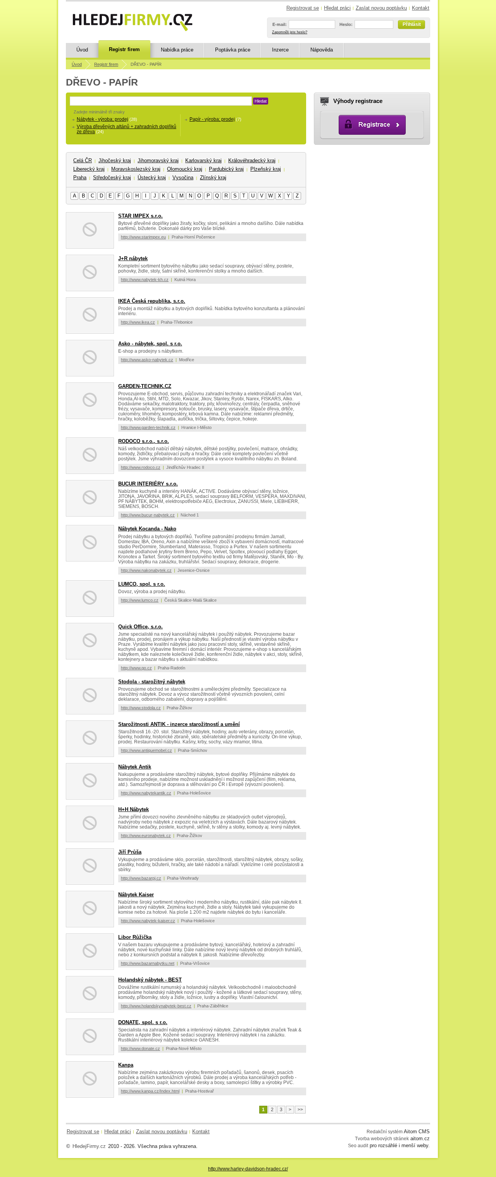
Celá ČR (82, 160)
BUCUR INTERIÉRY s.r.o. (148, 484)
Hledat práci (337, 8)
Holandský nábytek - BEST (150, 980)
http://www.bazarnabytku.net (147, 963)
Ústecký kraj (152, 177)
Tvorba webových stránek (382, 1138)
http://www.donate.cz (140, 1048)
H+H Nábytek (133, 809)
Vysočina (182, 177)
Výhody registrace (357, 101)
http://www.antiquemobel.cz (146, 750)
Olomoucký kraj (184, 169)
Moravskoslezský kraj (135, 169)
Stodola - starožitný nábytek (151, 682)
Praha (79, 177)
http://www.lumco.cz (139, 600)
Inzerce (280, 50)
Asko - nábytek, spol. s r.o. (150, 344)
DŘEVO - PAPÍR (146, 64)
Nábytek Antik (134, 767)
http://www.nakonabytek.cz (146, 570)
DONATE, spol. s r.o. (142, 1022)
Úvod (82, 50)
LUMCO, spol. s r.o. (141, 584)
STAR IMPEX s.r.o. (140, 216)
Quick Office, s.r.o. (140, 627)
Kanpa (125, 1065)
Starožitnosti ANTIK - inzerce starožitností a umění (179, 724)
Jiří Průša (129, 852)
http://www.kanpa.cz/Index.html (150, 1091)
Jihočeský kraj (114, 160)
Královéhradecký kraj (252, 160)
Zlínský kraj (213, 177)
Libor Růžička (135, 937)
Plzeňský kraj (265, 169)
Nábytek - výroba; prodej (102, 119)
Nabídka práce (177, 50)
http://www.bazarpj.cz (141, 878)
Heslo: (346, 24)
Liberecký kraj (89, 169)
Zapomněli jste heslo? (289, 32)
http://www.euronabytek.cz (146, 835)
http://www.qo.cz (136, 668)
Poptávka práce (232, 50)
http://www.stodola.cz (141, 707)
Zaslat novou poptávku (381, 8)
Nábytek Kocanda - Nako (147, 529)
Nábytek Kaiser (136, 894)
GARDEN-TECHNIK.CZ (144, 386)
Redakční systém (385, 1131)
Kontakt (420, 8)
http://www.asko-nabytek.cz (147, 359)
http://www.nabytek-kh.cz (145, 279)
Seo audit (358, 1145)
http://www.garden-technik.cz (148, 427)
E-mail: (279, 24)
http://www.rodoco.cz (140, 467)
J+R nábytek (133, 258)
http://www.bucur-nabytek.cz (148, 515)
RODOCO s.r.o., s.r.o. (143, 441)
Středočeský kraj (112, 177)
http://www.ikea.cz (138, 322)
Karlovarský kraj (203, 160)
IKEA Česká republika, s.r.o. (151, 301)
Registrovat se (302, 8)
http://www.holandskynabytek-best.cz (156, 1006)
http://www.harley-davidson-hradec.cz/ (248, 1168)
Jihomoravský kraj (158, 160)
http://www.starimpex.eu (143, 237)
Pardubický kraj (226, 169)
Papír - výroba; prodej (212, 119)
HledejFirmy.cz (89, 1146)
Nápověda (321, 50)
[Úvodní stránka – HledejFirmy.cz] (132, 22)
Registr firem (124, 49)
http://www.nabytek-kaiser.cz (148, 920)
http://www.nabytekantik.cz (146, 793)
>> (300, 1109)
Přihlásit (412, 24)
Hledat (261, 101)
